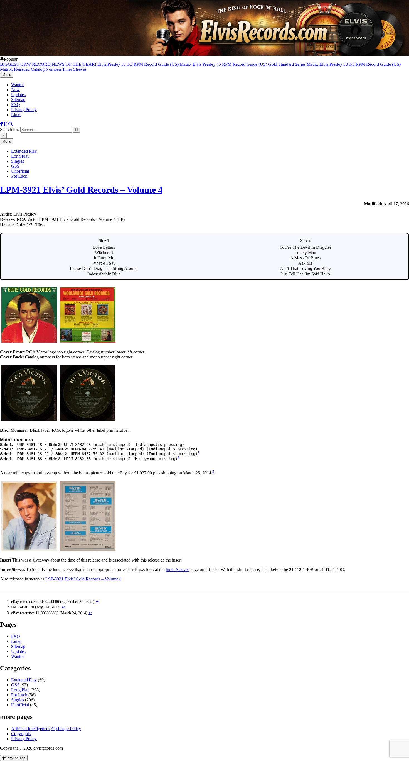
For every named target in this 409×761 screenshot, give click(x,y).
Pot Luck (19, 176)
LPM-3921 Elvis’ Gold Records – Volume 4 (81, 190)
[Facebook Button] (1, 124)
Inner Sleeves (177, 569)
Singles (17, 161)
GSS (15, 166)
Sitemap (18, 99)
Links (16, 114)
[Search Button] (10, 124)
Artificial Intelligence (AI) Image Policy (46, 728)
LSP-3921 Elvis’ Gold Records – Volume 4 (83, 579)
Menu (6, 75)
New (15, 89)
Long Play (20, 156)
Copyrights (21, 733)
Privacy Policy (24, 109)
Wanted (17, 84)
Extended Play (24, 151)
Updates (18, 94)
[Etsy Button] (5, 124)
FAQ (15, 104)
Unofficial (20, 171)
